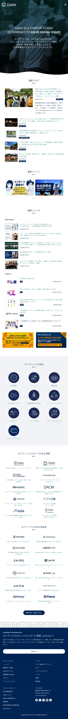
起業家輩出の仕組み (34, 403)
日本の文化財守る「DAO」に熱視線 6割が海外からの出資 (37, 289)
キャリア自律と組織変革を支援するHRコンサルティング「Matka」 (19, 516)
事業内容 (54, 386)
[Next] (35, 198)
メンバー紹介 (34, 421)
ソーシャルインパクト (54, 403)
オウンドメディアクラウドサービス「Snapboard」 (49, 480)
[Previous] (33, 198)
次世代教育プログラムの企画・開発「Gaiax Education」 (19, 480)
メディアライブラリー (13, 439)
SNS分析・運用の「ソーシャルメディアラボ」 (19, 468)
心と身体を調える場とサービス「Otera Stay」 (19, 577)
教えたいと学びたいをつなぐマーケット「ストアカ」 (49, 566)
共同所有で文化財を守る (27, 278)
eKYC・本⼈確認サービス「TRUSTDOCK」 (19, 541)
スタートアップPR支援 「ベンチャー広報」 (49, 504)
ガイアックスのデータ (54, 421)
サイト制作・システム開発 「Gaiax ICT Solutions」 (49, 516)
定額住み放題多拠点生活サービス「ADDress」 (49, 541)
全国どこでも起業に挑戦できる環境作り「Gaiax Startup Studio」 (49, 469)
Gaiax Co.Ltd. (32, 715)
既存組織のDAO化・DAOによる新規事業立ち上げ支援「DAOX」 (49, 492)
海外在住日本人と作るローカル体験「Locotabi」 (49, 552)
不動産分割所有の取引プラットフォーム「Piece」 (49, 602)
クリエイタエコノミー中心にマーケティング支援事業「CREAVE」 (19, 504)
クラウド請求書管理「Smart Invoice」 (49, 590)
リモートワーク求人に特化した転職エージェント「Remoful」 (19, 492)
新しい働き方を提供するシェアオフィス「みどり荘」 (49, 578)
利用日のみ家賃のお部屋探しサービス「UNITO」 (19, 590)
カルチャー (13, 421)
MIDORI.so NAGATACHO (42, 693)
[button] (65, 4)
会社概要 (14, 386)
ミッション (34, 386)
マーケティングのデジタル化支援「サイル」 (18, 565)
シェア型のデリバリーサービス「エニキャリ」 (19, 601)
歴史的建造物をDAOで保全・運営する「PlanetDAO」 (19, 553)
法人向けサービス (14, 403)
